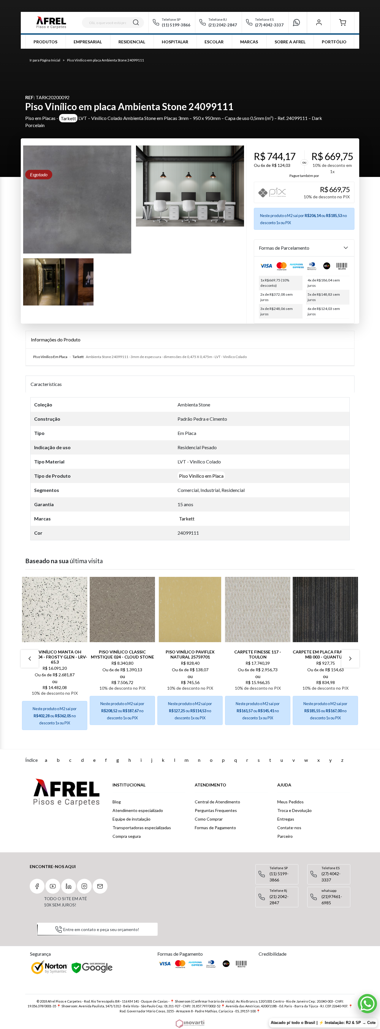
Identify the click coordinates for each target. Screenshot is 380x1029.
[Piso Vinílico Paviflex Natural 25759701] (190, 609)
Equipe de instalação (132, 818)
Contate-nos (289, 827)
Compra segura (127, 836)
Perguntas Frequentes (216, 810)
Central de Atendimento (217, 801)
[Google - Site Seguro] (92, 968)
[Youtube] (52, 886)
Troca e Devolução (294, 810)
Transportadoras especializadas (142, 827)
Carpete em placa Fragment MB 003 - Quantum (325, 654)
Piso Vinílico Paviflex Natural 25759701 (190, 654)
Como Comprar (209, 818)
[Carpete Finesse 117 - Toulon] (257, 609)
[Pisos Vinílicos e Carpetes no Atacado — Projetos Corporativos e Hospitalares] (51, 22)
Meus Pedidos (290, 801)
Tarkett (68, 118)
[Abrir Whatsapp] (367, 1003)
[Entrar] (318, 22)
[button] (342, 22)
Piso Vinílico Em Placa (50, 356)
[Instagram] (84, 886)
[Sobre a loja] (66, 792)
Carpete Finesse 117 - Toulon (257, 654)
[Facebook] (37, 886)
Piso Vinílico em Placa (201, 476)
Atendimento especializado (138, 810)
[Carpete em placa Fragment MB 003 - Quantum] (325, 609)
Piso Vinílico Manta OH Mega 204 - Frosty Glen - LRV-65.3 (54, 656)
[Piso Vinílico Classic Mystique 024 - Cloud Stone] (122, 609)
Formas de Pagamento (215, 827)
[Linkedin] (68, 886)
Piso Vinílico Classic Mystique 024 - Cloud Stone (122, 654)
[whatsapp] (299, 22)
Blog (117, 801)
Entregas (285, 818)
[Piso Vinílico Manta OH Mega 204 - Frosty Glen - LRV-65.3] (54, 609)
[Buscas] (136, 22)
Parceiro (285, 836)
